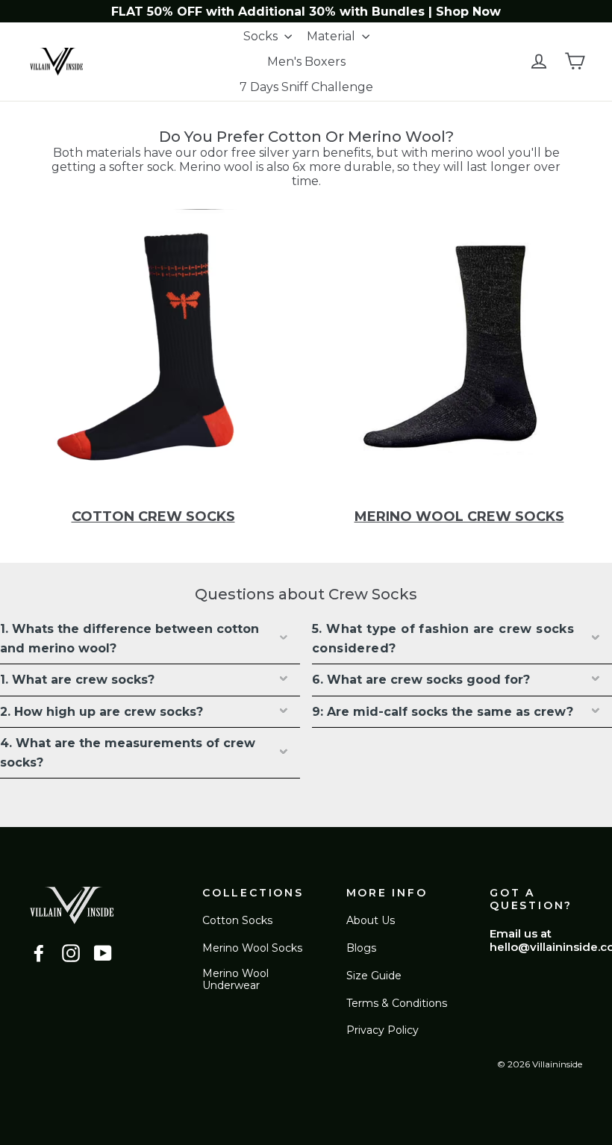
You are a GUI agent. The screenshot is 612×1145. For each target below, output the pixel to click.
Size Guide (374, 975)
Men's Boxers (306, 61)
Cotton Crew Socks (153, 516)
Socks (262, 36)
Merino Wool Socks (252, 948)
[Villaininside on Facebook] (39, 953)
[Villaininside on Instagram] (71, 953)
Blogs (361, 948)
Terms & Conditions (396, 1003)
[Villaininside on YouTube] (103, 953)
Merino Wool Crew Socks (459, 516)
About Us (370, 920)
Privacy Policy (382, 1030)
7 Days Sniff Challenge (306, 87)
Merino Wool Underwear (235, 980)
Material (332, 36)
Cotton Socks (237, 920)
